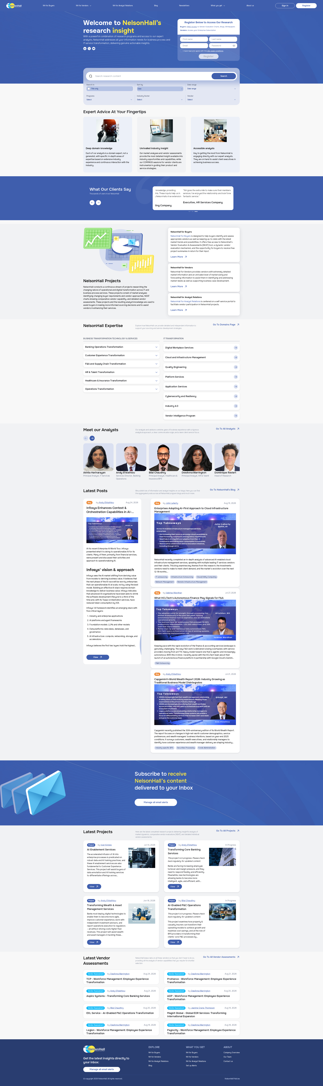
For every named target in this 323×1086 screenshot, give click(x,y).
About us (250, 5)
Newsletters (184, 5)
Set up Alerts (191, 1065)
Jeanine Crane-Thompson (203, 1008)
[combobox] (109, 100)
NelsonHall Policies (232, 1079)
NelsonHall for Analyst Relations (185, 301)
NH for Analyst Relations (123, 5)
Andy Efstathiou (106, 502)
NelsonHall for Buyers (181, 236)
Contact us (228, 1061)
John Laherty (172, 503)
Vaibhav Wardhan (174, 592)
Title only (94, 88)
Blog (156, 5)
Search (223, 76)
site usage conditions (215, 51)
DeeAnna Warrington (119, 974)
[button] (121, 347)
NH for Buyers (48, 5)
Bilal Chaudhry (188, 900)
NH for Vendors (155, 1057)
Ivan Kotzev (106, 845)
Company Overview (232, 1052)
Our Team (227, 1057)
